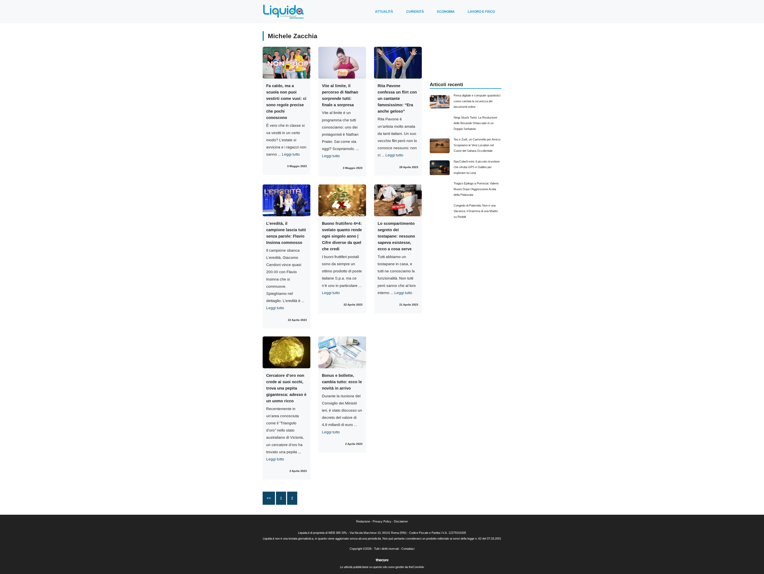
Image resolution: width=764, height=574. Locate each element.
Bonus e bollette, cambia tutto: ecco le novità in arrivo (342, 381)
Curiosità (415, 11)
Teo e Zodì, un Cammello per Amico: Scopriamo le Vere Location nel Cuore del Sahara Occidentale (477, 145)
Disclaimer (401, 521)
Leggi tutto (291, 154)
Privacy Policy (382, 521)
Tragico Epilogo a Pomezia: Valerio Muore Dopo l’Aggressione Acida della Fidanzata (476, 189)
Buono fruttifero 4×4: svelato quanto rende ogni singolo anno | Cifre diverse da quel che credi (342, 236)
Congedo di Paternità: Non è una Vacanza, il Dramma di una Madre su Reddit (476, 211)
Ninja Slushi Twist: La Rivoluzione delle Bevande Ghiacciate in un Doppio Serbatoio (475, 123)
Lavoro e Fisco (481, 11)
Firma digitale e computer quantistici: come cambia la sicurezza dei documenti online (477, 101)
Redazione (363, 521)
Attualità (384, 11)
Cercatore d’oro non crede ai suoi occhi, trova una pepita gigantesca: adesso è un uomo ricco (286, 388)
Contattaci (407, 548)
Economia (446, 11)
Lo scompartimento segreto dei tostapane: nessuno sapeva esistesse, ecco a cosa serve (396, 236)
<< (269, 498)
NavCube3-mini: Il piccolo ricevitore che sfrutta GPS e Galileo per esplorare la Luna (477, 167)
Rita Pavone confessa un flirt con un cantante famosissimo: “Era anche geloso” (397, 98)
